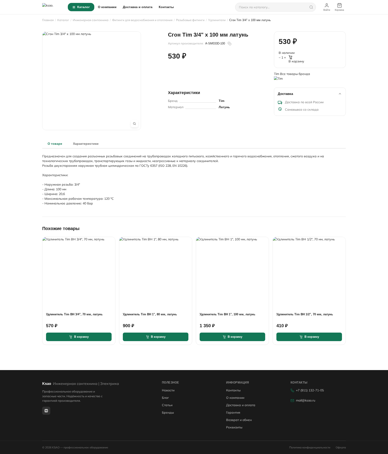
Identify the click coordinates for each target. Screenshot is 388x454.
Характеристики (86, 143)
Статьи (167, 405)
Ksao (80, 384)
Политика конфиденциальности (309, 447)
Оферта (341, 447)
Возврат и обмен (239, 420)
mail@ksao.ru (305, 400)
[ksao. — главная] (52, 7)
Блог (165, 398)
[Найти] (311, 7)
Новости (168, 390)
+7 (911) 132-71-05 (310, 390)
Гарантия (233, 412)
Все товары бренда (295, 74)
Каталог (83, 7)
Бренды (168, 412)
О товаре (55, 143)
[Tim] (310, 80)
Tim (277, 74)
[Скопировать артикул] (229, 43)
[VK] (46, 411)
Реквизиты (234, 427)
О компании (107, 7)
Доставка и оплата (137, 7)
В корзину (296, 61)
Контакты (166, 7)
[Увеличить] (134, 123)
